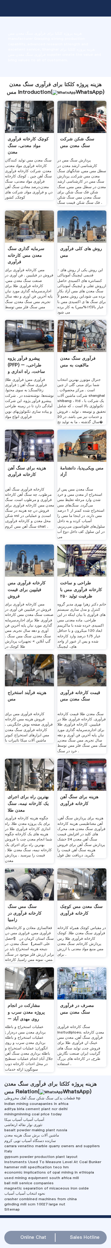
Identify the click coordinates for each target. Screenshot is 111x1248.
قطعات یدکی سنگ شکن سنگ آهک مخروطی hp (42, 1098)
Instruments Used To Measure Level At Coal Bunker (52, 1161)
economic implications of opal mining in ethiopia (49, 1172)
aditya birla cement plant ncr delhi (36, 1108)
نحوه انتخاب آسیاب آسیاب (24, 1193)
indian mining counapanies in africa (36, 1103)
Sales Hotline (85, 1237)
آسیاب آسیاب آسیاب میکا (24, 1119)
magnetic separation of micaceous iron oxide (46, 1188)
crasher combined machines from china (40, 1199)
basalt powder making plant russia (35, 1130)
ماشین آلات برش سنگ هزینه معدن (31, 1135)
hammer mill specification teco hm (36, 1167)
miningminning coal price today (33, 1114)
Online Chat (33, 1237)
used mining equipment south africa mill (41, 1177)
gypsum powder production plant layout (41, 1156)
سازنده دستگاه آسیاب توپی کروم (30, 1140)
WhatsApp (89, 92)
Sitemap (12, 1209)
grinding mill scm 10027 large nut (34, 1204)
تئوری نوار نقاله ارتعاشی (23, 1124)
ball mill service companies (29, 1183)
